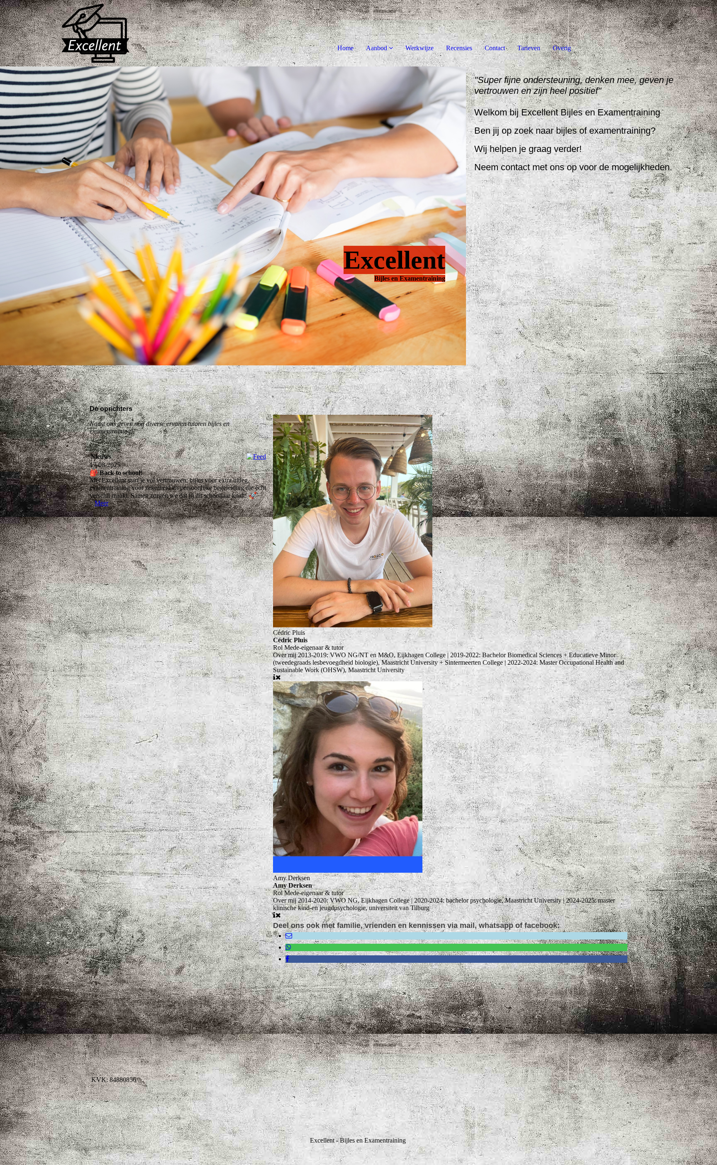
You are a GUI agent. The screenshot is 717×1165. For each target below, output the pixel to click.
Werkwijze (419, 47)
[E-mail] (288, 935)
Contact (495, 47)
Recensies (459, 47)
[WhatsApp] (288, 947)
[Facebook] (287, 958)
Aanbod (376, 47)
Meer (101, 503)
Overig (562, 47)
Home (345, 47)
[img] (95, 33)
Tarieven (528, 47)
